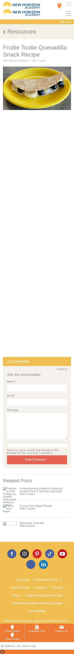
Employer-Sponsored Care (44, 595)
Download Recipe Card (37, 239)
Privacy (57, 587)
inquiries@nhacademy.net (50, 620)
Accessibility (37, 611)
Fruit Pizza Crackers (23, 280)
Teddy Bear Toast (21, 269)
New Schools (20, 587)
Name (11, 381)
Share (67, 22)
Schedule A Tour (46, 579)
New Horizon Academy (16, 60)
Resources (21, 31)
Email (11, 395)
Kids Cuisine (39, 60)
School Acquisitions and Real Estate (37, 603)
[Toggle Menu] (69, 4)
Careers (41, 587)
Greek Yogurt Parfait (23, 274)
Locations (23, 579)
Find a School (37, 350)
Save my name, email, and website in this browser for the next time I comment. (33, 451)
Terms (15, 595)
